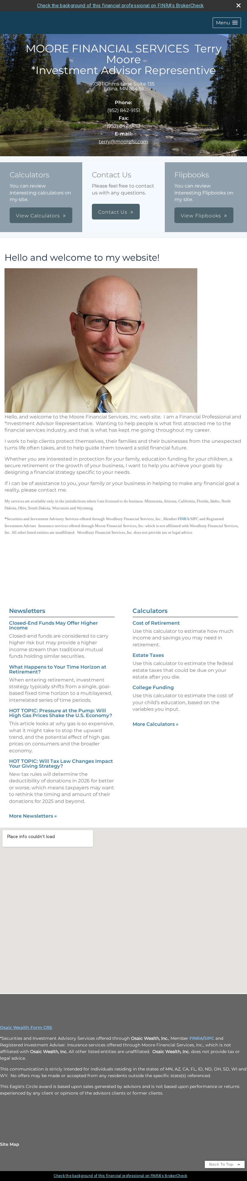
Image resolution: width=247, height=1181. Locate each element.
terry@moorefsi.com (123, 142)
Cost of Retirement (156, 623)
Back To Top (222, 1164)
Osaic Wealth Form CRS (26, 1027)
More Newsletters (33, 816)
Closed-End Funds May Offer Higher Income (53, 625)
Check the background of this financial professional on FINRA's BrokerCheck (120, 5)
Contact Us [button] (112, 212)
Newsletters (27, 610)
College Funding (153, 687)
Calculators (150, 610)
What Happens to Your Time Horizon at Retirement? (57, 669)
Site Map (9, 1144)
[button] (227, 22)
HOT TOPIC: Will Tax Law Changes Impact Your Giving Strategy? (61, 763)
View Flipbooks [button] (201, 216)
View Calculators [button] (38, 216)
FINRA (183, 519)
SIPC (209, 1038)
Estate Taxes (148, 655)
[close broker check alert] (238, 5)
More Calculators (156, 724)
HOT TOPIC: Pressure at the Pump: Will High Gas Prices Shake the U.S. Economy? (60, 713)
